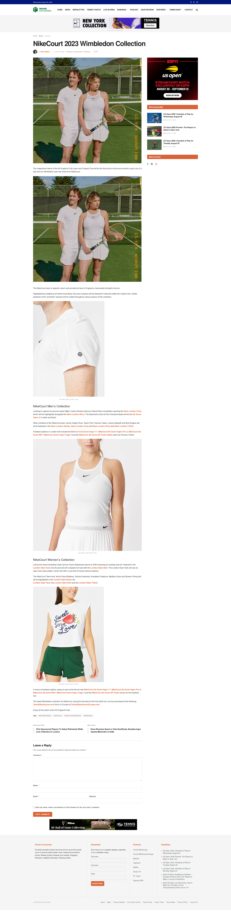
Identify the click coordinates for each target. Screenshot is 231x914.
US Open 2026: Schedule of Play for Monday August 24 (176, 869)
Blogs (41, 36)
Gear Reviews (147, 9)
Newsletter (78, 9)
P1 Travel (136, 876)
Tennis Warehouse (140, 849)
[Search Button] (197, 10)
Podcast (134, 9)
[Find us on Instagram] (197, 2)
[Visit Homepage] (42, 9)
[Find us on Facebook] (190, 2)
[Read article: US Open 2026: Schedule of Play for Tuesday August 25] (154, 132)
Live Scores (109, 9)
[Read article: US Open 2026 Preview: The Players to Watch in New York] (154, 119)
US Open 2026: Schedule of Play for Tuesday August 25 (178, 129)
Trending (86, 51)
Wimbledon (88, 716)
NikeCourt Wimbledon (72, 716)
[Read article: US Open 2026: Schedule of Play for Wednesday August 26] (154, 106)
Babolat (136, 858)
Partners (160, 9)
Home (59, 9)
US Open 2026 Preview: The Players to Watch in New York (179, 116)
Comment (38, 755)
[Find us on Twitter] (194, 2)
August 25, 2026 (170, 107)
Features (47, 36)
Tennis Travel (159, 902)
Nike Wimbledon (45, 716)
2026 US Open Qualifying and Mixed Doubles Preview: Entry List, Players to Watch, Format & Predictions (177, 876)
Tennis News (170, 902)
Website (92, 796)
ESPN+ (136, 867)
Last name (94, 865)
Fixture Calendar (119, 902)
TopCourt (136, 863)
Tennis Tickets (94, 9)
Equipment (78, 51)
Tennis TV (137, 871)
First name (94, 856)
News (67, 9)
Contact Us (194, 902)
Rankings (121, 9)
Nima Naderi (45, 51)
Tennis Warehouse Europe (143, 854)
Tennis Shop (175, 9)
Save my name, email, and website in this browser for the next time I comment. (67, 807)
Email (36, 796)
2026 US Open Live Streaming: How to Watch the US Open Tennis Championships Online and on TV (177, 885)
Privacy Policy (183, 902)
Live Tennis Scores (134, 902)
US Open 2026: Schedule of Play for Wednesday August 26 (178, 103)
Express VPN (138, 880)
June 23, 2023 (59, 51)
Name (36, 785)
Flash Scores (147, 902)
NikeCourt (58, 716)
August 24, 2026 (170, 134)
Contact (189, 9)
